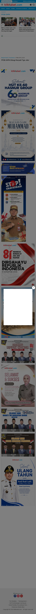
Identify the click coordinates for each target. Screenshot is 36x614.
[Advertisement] (18, 307)
